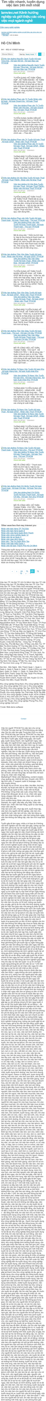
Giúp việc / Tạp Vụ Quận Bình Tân (15, 541)
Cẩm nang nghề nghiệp (10, 27)
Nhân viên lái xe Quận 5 (11, 537)
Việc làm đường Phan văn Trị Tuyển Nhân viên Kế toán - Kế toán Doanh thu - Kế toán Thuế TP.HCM (29, 107)
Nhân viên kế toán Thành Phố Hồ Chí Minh (19, 545)
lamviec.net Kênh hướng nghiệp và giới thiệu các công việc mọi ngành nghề (23, 16)
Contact (23, 719)
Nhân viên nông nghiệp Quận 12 (14, 535)
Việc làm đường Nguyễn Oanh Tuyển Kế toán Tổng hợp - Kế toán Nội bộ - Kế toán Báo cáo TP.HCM (29, 67)
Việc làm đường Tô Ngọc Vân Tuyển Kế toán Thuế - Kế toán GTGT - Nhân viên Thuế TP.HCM (29, 415)
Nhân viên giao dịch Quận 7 (13, 539)
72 (38, 571)
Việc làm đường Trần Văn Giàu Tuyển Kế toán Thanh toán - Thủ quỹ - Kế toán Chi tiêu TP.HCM (29, 337)
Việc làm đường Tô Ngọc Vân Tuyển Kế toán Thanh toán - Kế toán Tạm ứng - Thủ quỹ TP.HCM (29, 454)
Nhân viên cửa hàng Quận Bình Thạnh (17, 532)
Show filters (7, 54)
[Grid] (43, 54)
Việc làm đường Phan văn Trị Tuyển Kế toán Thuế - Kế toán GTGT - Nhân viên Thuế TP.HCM (29, 145)
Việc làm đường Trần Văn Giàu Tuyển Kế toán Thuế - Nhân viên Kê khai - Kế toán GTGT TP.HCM (29, 260)
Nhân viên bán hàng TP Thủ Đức (15, 528)
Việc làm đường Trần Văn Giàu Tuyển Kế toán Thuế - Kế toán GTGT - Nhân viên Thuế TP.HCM (29, 298)
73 (21, 573)
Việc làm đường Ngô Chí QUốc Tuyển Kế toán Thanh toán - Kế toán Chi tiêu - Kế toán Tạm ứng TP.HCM (29, 494)
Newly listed (30, 54)
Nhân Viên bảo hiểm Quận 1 (13, 543)
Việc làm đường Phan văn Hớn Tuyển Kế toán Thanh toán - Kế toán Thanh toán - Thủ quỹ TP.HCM (29, 224)
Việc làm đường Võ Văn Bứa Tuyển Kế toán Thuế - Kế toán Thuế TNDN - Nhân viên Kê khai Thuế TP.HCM (29, 186)
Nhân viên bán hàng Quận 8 (13, 530)
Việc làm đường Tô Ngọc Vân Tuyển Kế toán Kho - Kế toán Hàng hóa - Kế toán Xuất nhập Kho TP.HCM (29, 377)
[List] (40, 54)
